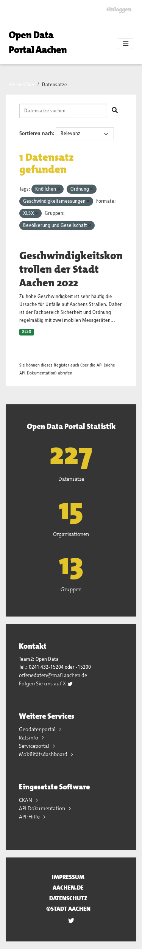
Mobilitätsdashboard (44, 754)
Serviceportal (34, 745)
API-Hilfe (30, 816)
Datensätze (54, 84)
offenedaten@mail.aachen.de (53, 675)
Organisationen (71, 534)
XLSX (26, 332)
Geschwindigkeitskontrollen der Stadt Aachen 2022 (71, 269)
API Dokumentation (42, 808)
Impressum (68, 877)
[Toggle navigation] (125, 44)
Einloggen (118, 9)
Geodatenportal (38, 729)
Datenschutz (68, 898)
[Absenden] (115, 111)
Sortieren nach (36, 133)
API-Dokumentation (37, 373)
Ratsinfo (29, 737)
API (100, 365)
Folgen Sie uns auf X (43, 683)
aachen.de (68, 888)
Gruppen (71, 589)
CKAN (26, 800)
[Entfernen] (58, 189)
